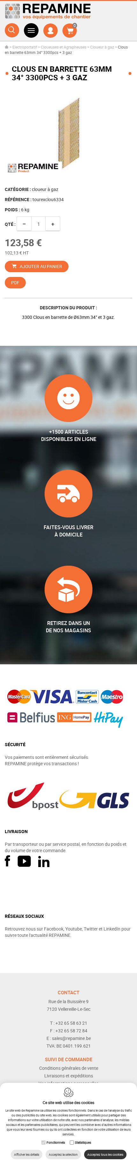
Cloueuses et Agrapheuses (63, 46)
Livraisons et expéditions (68, 1076)
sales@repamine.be (71, 1038)
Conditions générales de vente (68, 1068)
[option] (68, 134)
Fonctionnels (56, 1142)
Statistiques (83, 1142)
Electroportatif (24, 46)
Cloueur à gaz (102, 46)
